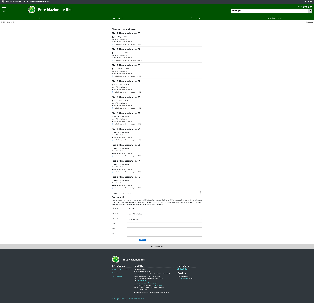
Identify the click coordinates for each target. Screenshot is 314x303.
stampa (310, 22)
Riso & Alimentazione (125, 41)
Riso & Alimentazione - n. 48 (126, 145)
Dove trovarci (118, 18)
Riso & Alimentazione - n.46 (126, 177)
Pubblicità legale (117, 276)
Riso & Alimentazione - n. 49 (126, 129)
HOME (3, 22)
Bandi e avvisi (196, 18)
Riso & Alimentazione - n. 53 (126, 65)
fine (129, 193)
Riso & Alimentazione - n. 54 (126, 49)
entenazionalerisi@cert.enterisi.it (147, 283)
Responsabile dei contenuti (136, 299)
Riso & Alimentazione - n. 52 (126, 81)
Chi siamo (39, 18)
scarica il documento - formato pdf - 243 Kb (127, 172)
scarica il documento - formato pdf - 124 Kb (127, 108)
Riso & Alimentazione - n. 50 (126, 113)
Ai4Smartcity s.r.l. (183, 279)
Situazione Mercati (275, 18)
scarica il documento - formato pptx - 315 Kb (128, 60)
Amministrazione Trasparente (121, 269)
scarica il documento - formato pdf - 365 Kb (127, 44)
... (125, 193)
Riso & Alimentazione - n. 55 (126, 33)
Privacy (123, 299)
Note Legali (115, 299)
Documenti (10, 22)
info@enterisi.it (142, 281)
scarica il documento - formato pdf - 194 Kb (127, 140)
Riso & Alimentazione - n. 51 (126, 97)
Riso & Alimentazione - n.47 (126, 161)
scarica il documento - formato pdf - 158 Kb (127, 188)
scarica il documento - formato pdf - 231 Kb (127, 92)
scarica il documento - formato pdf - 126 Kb (127, 156)
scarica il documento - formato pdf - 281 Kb (127, 76)
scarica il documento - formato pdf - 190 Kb (127, 124)
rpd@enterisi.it (157, 285)
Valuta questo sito (158, 246)
